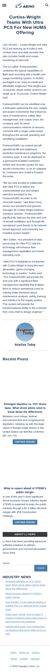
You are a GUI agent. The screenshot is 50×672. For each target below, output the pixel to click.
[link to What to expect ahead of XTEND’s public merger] (25, 466)
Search (6, 563)
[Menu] (4, 6)
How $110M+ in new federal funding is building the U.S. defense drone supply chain (26, 606)
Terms (14, 659)
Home (13, 652)
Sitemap (35, 659)
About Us (24, 652)
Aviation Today (25, 345)
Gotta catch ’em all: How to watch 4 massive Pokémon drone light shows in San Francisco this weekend (26, 618)
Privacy (36, 652)
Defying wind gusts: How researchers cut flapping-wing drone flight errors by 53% (25, 630)
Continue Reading (25, 442)
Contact (24, 659)
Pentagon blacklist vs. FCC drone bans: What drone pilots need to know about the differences (25, 408)
